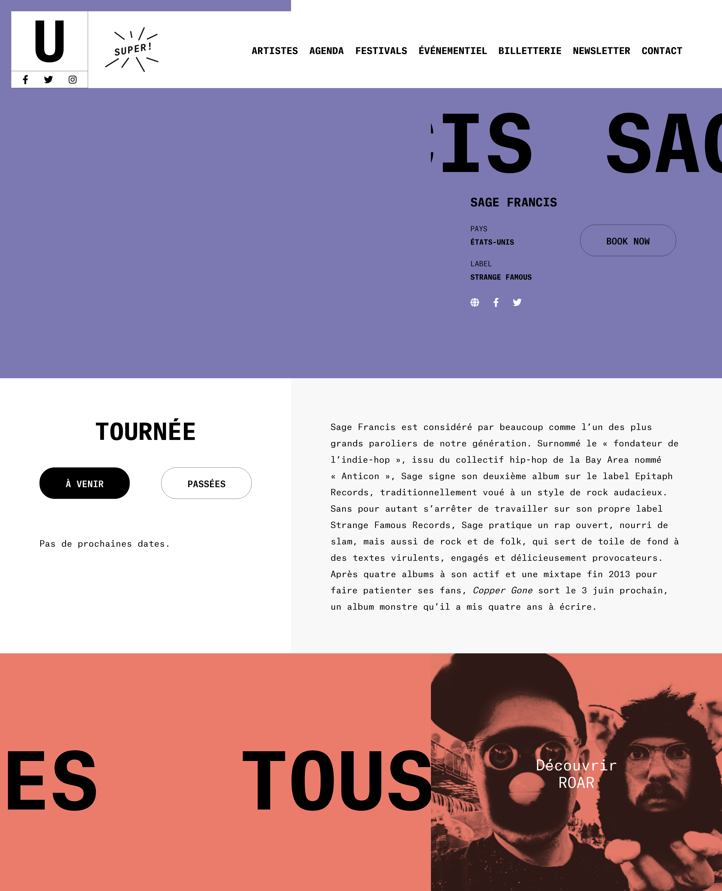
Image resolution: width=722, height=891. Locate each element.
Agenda (326, 49)
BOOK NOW (628, 240)
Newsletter (601, 49)
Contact (662, 49)
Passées (206, 483)
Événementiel (453, 49)
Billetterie (530, 49)
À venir (85, 483)
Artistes (275, 49)
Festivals (381, 49)
